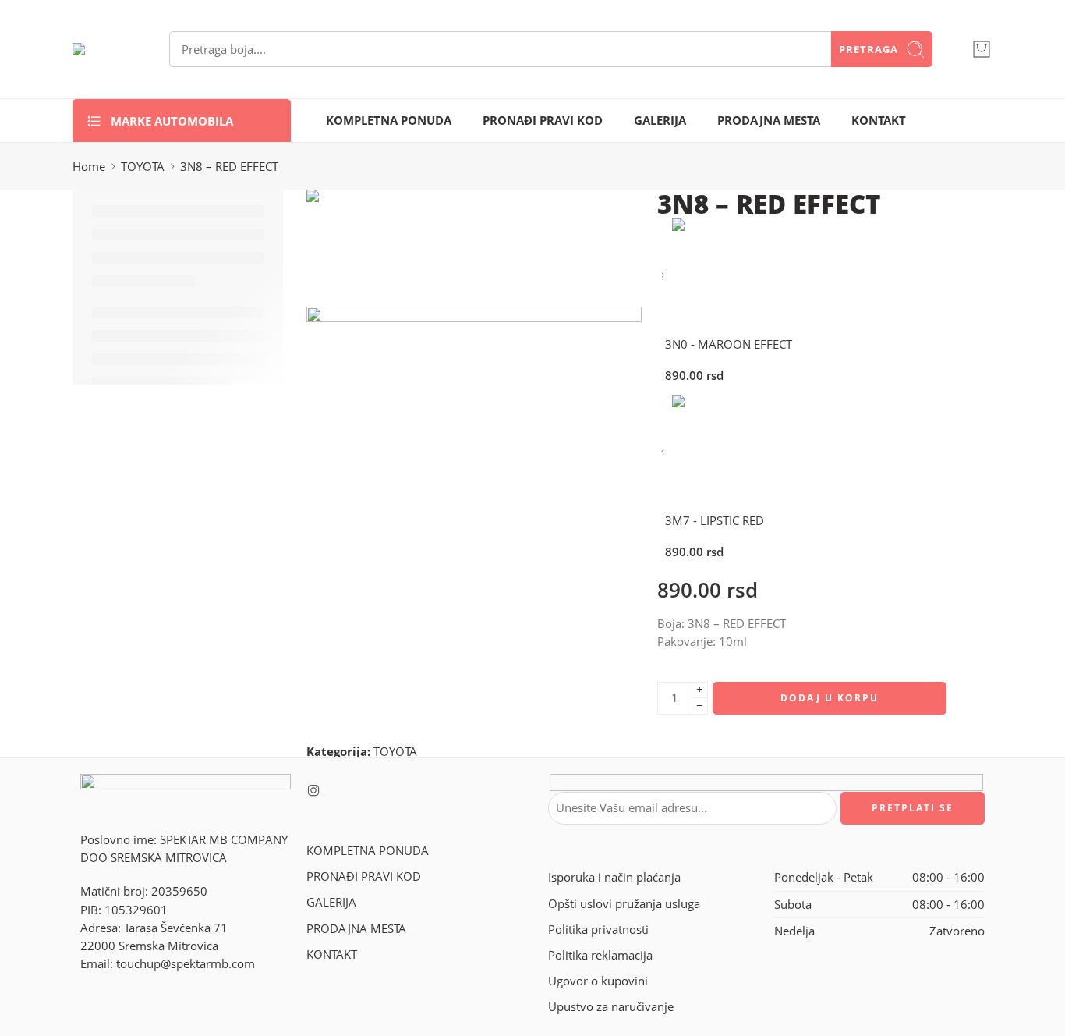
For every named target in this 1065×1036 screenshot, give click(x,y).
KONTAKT (878, 120)
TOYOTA (143, 166)
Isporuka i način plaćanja (614, 877)
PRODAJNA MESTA (768, 120)
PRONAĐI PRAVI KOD (543, 120)
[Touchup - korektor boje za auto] (101, 49)
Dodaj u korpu (829, 697)
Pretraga (868, 49)
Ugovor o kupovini (598, 981)
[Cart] (981, 49)
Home (89, 166)
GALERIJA (660, 120)
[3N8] (364, 246)
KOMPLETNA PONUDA (388, 120)
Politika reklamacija (600, 955)
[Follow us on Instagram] (313, 790)
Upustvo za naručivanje (611, 1006)
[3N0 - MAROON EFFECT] (663, 276)
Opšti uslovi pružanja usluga (624, 903)
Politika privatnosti (598, 929)
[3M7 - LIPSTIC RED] (663, 452)
